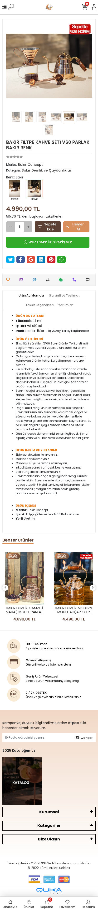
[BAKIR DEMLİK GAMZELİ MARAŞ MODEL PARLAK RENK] (24, 578)
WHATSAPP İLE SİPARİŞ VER (50, 242)
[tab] (31, 295)
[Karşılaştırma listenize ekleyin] (49, 280)
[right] (93, 587)
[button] (12, 66)
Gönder (87, 737)
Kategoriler (49, 825)
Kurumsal (49, 812)
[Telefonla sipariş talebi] (75, 280)
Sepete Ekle (50, 227)
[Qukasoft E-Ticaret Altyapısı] (49, 891)
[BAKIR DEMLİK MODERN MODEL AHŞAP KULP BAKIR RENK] (73, 578)
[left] (5, 587)
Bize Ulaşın (49, 839)
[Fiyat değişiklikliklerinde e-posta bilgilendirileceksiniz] (62, 280)
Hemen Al (78, 227)
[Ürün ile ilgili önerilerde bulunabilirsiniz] (89, 280)
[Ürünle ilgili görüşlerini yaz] (36, 280)
